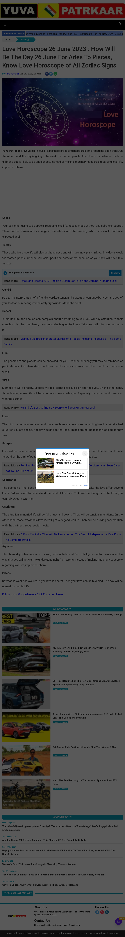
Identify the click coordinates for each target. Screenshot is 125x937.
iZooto (85, 486)
